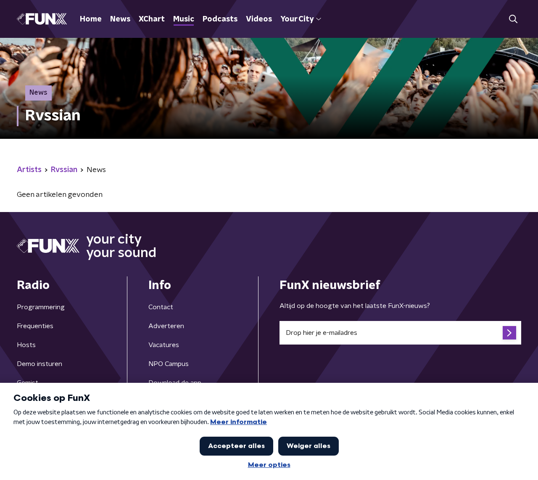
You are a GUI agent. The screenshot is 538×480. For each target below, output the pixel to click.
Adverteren (166, 326)
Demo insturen (39, 364)
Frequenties (35, 326)
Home (91, 19)
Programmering (41, 307)
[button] (513, 19)
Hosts (26, 345)
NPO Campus (168, 364)
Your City (297, 19)
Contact (160, 307)
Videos (259, 19)
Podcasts (220, 19)
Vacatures (163, 345)
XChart (152, 19)
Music (183, 19)
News (120, 19)
